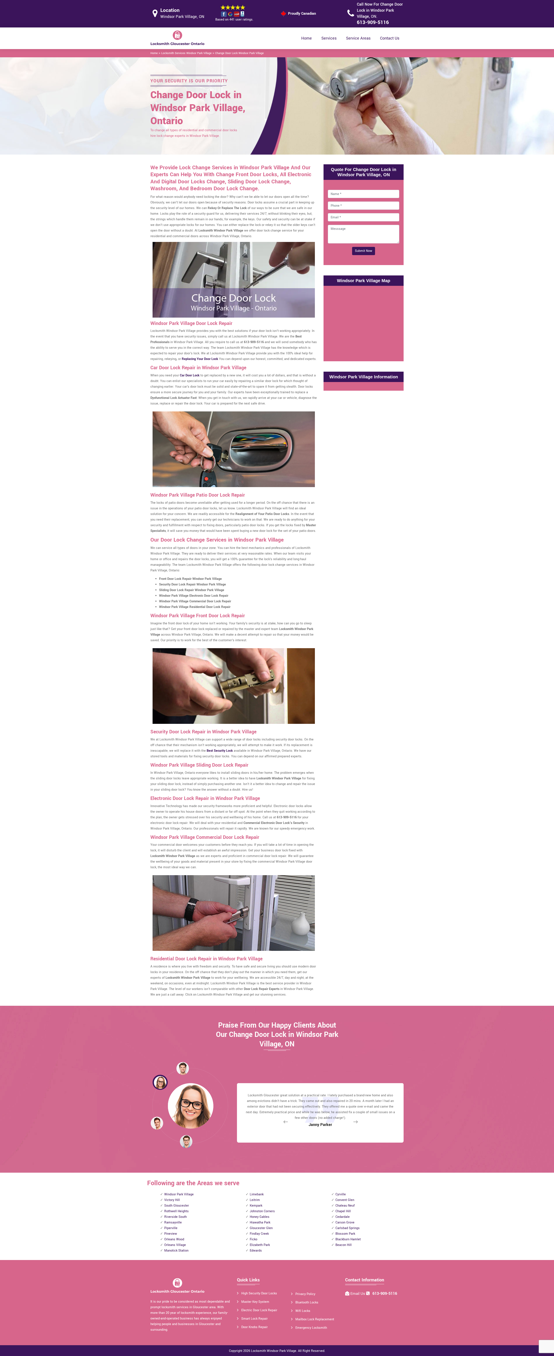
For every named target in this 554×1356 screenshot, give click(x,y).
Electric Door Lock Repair (259, 1310)
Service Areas (358, 38)
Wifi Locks (302, 1311)
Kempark (256, 1205)
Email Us (358, 1293)
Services (329, 38)
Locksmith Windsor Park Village (273, 1351)
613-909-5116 (373, 22)
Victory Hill (172, 1200)
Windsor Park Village (179, 1194)
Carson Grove (344, 1222)
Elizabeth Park (260, 1245)
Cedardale (342, 1217)
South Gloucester (176, 1205)
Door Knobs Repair (254, 1327)
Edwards (256, 1250)
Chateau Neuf (345, 1205)
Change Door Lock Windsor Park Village (239, 53)
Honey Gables (259, 1217)
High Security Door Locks (259, 1293)
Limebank (257, 1194)
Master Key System (255, 1302)
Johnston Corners (262, 1211)
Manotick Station (176, 1250)
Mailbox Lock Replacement (314, 1319)
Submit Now (363, 251)
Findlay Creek (259, 1233)
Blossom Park (345, 1233)
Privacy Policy (305, 1294)
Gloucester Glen (261, 1228)
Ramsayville (173, 1222)
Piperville (170, 1228)
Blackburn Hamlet (348, 1239)
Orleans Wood (174, 1239)
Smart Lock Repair (254, 1318)
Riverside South (175, 1217)
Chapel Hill (343, 1211)
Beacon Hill (343, 1245)
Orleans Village (175, 1245)
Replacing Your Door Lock (200, 359)
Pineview (170, 1233)
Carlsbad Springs (347, 1228)
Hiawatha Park (260, 1222)
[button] (186, 1141)
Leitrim (255, 1200)
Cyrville (340, 1194)
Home (306, 38)
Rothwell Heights (176, 1211)
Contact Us (389, 38)
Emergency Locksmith (311, 1328)
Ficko (253, 1239)
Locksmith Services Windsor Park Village (186, 53)
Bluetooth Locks (306, 1302)
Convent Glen (344, 1200)
